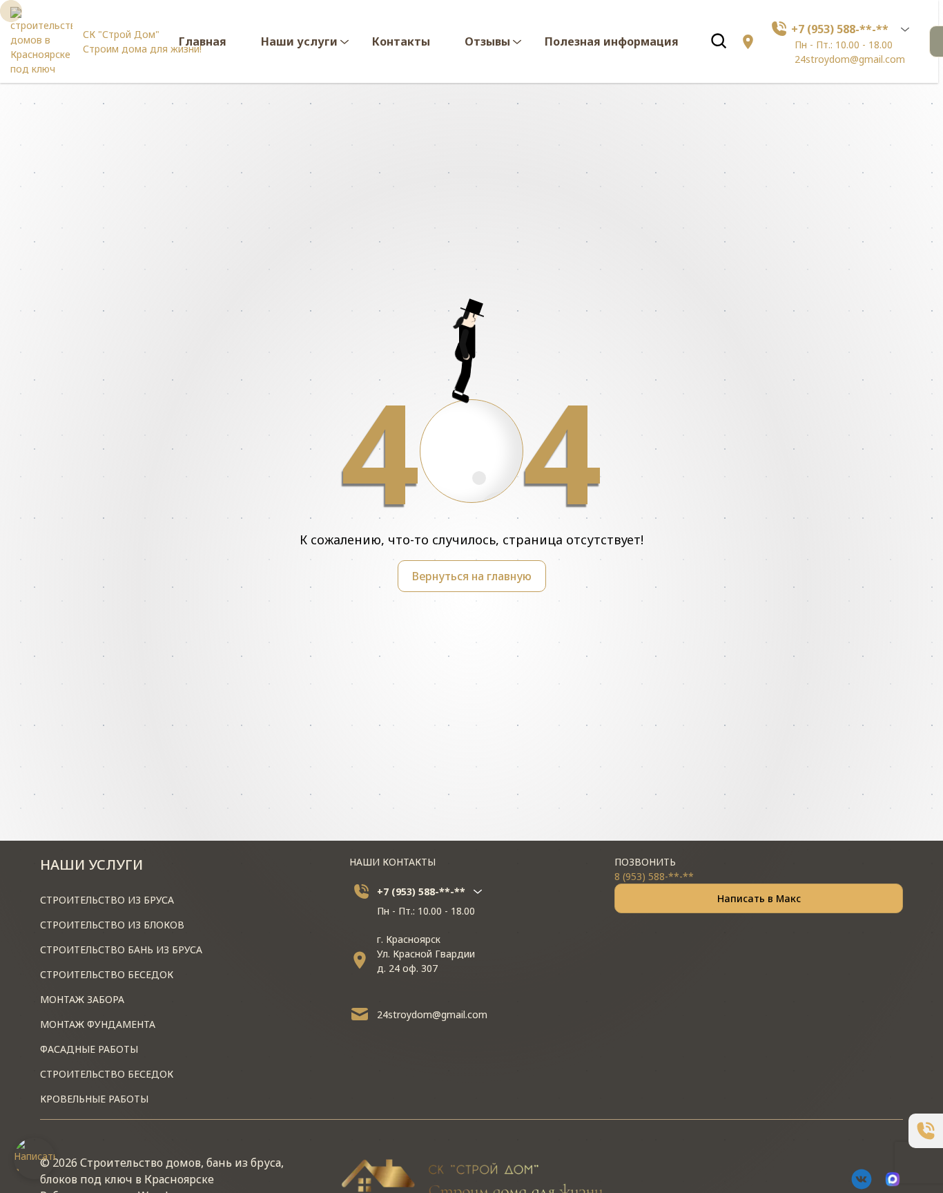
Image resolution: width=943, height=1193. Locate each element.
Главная (202, 41)
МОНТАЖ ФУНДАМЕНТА (97, 1024)
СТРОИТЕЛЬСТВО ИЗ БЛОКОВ (112, 924)
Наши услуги (299, 41)
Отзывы (487, 41)
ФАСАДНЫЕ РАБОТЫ (89, 1049)
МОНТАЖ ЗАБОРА (82, 999)
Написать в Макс (759, 898)
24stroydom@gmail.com (850, 59)
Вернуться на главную (472, 576)
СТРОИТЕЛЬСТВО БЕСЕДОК (106, 974)
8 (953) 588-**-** (654, 876)
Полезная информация (612, 41)
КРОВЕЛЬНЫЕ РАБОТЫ (94, 1098)
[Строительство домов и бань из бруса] (41, 41)
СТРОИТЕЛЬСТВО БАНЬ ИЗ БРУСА (121, 949)
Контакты (401, 41)
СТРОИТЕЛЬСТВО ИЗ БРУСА (107, 899)
